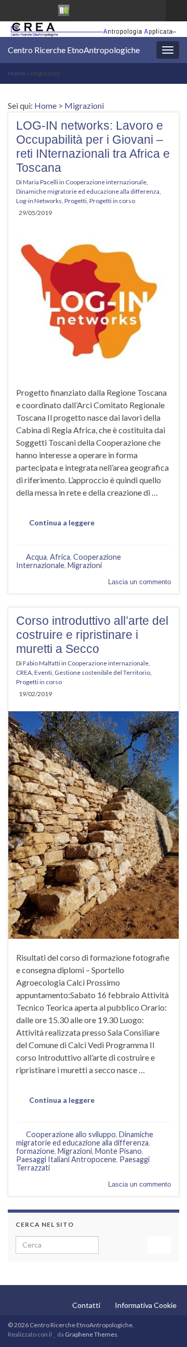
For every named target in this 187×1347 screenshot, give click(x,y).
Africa (60, 556)
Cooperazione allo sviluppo (71, 1134)
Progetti (75, 201)
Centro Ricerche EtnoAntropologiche (74, 50)
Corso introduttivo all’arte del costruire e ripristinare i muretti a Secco (92, 635)
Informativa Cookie (146, 1305)
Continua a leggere (62, 522)
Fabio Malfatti (41, 663)
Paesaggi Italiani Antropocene (66, 1159)
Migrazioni (84, 105)
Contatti (86, 1305)
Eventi (43, 672)
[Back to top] (164, 1324)
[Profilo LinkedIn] (46, 8)
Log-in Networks (39, 201)
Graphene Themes (91, 1334)
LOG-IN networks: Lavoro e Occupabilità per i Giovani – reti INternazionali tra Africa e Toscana (93, 146)
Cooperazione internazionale (105, 182)
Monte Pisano (118, 1151)
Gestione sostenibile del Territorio (102, 672)
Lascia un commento (139, 582)
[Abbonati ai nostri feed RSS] (13, 8)
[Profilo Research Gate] (64, 8)
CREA (24, 672)
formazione (35, 1151)
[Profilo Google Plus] (82, 8)
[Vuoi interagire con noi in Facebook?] (29, 8)
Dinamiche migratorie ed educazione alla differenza (87, 191)
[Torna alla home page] (93, 29)
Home (16, 73)
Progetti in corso (112, 201)
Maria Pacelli (40, 182)
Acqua (36, 556)
